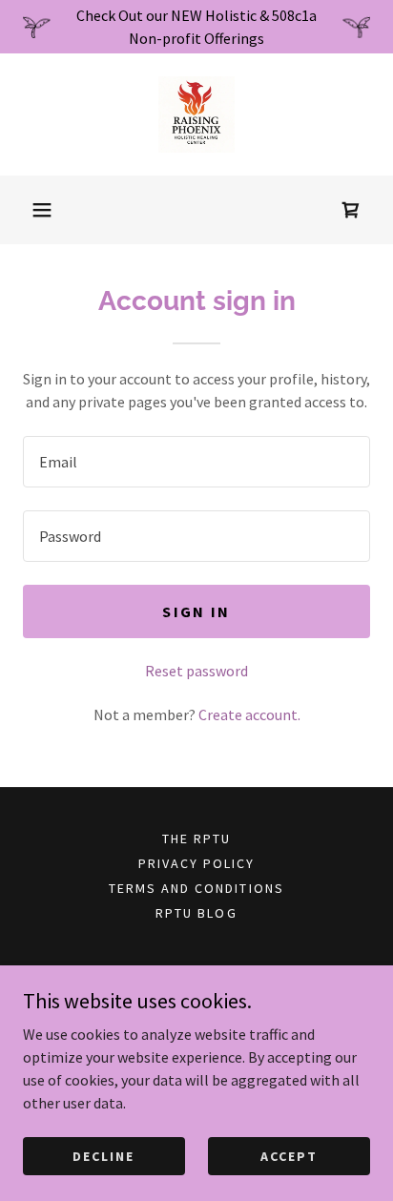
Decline (103, 1155)
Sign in (196, 611)
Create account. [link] (249, 714)
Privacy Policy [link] (196, 863)
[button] (42, 210)
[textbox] (196, 461)
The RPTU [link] (196, 838)
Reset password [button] (196, 670)
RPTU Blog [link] (196, 912)
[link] (196, 114)
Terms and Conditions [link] (196, 888)
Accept (289, 1155)
